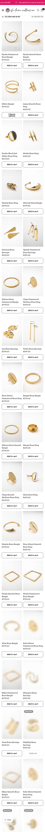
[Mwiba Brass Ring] (33, 135)
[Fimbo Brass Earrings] (33, 331)
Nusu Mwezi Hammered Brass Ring (12, 397)
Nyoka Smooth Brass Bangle (32, 55)
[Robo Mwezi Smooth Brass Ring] (33, 774)
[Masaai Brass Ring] (33, 427)
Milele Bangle (8, 104)
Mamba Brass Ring (10, 203)
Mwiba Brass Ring (31, 153)
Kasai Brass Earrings (10, 742)
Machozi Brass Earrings (8, 251)
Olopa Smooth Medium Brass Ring (10, 496)
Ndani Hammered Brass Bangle (10, 694)
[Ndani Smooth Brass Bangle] (12, 774)
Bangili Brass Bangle (32, 396)
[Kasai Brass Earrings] (12, 724)
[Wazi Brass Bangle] (12, 625)
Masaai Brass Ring (31, 445)
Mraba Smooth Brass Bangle (11, 595)
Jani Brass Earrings (10, 349)
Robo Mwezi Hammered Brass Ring (33, 644)
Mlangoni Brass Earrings (30, 694)
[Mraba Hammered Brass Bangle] (33, 576)
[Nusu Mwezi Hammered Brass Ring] (12, 377)
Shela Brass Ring (30, 495)
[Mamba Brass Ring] (12, 185)
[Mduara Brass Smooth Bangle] (12, 427)
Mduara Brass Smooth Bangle (11, 446)
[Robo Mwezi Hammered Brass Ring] (33, 625)
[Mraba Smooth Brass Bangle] (12, 576)
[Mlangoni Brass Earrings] (33, 675)
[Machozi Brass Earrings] (12, 232)
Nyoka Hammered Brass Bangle (10, 55)
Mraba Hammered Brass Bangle (31, 595)
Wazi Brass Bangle (10, 643)
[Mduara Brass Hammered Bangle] (12, 281)
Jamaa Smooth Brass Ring (32, 105)
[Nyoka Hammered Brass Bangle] (12, 36)
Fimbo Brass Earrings (32, 349)
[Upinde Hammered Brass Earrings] (33, 232)
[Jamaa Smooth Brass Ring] (33, 86)
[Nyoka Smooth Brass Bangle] (33, 36)
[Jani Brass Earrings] (12, 331)
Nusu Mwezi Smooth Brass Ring (32, 545)
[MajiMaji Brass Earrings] (33, 724)
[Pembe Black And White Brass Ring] (12, 135)
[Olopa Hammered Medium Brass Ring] (33, 281)
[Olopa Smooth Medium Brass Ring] (12, 477)
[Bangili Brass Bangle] (33, 377)
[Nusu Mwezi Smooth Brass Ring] (33, 526)
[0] (41, 10)
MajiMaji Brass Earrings (29, 743)
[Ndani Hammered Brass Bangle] (12, 675)
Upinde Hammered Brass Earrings (31, 251)
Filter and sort (12, 17)
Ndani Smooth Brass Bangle (10, 793)
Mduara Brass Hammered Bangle (10, 300)
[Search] (38, 10)
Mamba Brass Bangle (11, 544)
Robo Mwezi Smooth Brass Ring (32, 793)
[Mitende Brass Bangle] (33, 185)
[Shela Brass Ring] (33, 477)
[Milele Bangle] (12, 86)
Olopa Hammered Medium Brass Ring (31, 300)
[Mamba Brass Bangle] (12, 526)
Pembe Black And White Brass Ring (9, 154)
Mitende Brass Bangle (32, 203)
